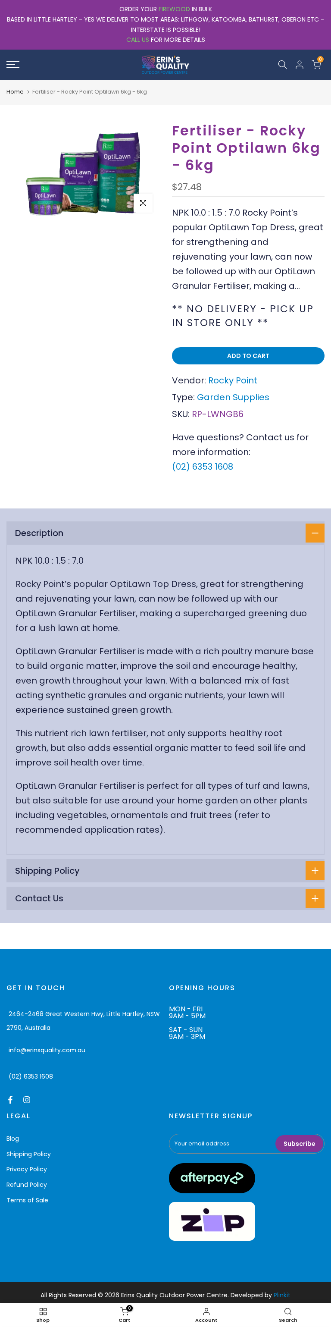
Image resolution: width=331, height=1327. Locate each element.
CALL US (137, 39)
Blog (12, 1138)
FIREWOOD (174, 9)
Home (15, 92)
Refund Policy (26, 1184)
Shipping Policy (28, 1154)
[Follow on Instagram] (27, 1100)
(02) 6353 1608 (202, 467)
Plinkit (282, 1295)
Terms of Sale (27, 1200)
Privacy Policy (26, 1169)
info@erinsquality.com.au (47, 1050)
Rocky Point (232, 380)
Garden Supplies (233, 397)
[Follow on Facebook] (10, 1100)
